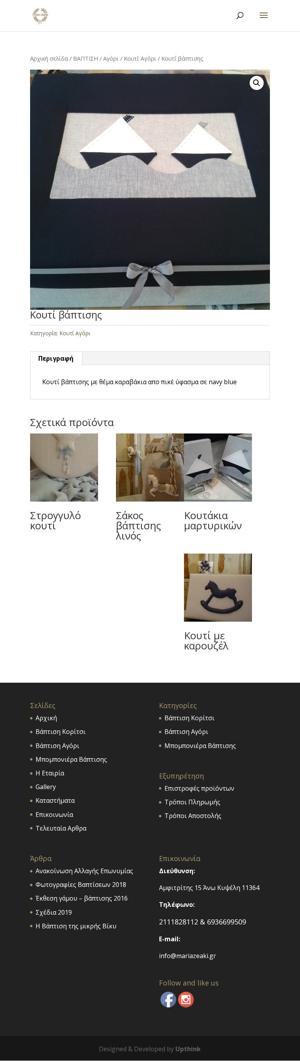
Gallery (46, 786)
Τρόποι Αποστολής (192, 815)
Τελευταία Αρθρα (61, 828)
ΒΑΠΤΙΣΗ (85, 58)
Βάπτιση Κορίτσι (61, 731)
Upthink (188, 1049)
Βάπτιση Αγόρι (57, 745)
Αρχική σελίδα (49, 58)
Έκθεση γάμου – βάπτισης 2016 (82, 898)
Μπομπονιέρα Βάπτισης (71, 759)
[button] (257, 83)
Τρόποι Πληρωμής (192, 802)
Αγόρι (111, 58)
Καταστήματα (55, 800)
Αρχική (46, 718)
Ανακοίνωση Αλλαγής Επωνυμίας (84, 871)
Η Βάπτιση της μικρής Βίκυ (76, 926)
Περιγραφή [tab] (55, 358)
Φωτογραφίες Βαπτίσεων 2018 (81, 884)
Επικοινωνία (54, 814)
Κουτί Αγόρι (140, 58)
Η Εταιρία (50, 773)
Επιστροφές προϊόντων (199, 788)
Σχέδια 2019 (54, 912)
